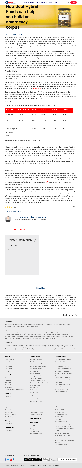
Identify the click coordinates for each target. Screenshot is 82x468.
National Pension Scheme (24, 326)
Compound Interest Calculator (63, 380)
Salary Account (27, 338)
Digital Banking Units (61, 444)
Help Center (8, 423)
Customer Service (35, 356)
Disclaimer (33, 465)
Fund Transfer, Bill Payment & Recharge (52, 345)
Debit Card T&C (59, 417)
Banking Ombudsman (36, 368)
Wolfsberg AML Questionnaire (63, 431)
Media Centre (8, 361)
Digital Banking (9, 407)
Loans (14, 326)
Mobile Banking (9, 324)
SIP (47, 182)
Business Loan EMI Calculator (63, 373)
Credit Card (29, 345)
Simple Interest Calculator (62, 377)
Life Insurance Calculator (62, 371)
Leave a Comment (19, 229)
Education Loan (9, 338)
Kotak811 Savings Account (37, 336)
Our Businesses (9, 359)
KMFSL (7, 371)
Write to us (33, 361)
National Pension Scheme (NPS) (14, 334)
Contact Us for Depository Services (40, 383)
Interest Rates (34, 410)
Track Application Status (37, 376)
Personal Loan (17, 333)
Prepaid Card (18, 338)
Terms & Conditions (54, 465)
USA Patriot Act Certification (63, 426)
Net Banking (18, 324)
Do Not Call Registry (35, 385)
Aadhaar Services (35, 396)
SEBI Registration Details (62, 447)
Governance (8, 382)
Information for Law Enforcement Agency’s (64, 441)
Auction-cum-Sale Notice (62, 433)
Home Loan (8, 333)
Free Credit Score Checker (62, 384)
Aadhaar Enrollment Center (37, 401)
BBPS (47, 338)
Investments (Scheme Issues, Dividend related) (51, 349)
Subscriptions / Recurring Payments (65, 428)
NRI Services (36, 347)
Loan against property (22, 336)
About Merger (34, 422)
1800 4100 (8, 396)
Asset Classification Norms (62, 435)
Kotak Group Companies (66, 459)
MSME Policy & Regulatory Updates (65, 424)
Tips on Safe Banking (36, 378)
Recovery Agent (59, 438)
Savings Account (26, 333)
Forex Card (53, 338)
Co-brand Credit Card (61, 414)
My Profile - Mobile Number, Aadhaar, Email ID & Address (56, 347)
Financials (8, 380)
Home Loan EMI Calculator (62, 364)
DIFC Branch (8, 366)
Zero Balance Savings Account (42, 334)
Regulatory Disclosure (61, 421)
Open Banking (9, 417)
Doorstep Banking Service (37, 380)
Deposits (35, 326)
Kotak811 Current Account (53, 336)
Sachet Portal (34, 387)
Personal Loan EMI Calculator (63, 359)
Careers (7, 364)
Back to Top (68, 315)
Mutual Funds (12, 246)
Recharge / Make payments (54, 324)
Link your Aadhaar (35, 399)
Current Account (37, 333)
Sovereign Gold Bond (38, 338)
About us (7, 356)
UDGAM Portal (34, 392)
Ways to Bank (9, 410)
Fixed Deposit (65, 334)
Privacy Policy (42, 465)
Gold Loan (71, 336)
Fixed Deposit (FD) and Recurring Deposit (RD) (18, 347)
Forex (6, 349)
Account (7, 345)
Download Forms (35, 371)
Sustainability (9, 387)
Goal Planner (58, 382)
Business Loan (28, 334)
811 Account (36, 345)
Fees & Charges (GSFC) (36, 412)
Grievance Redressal (36, 364)
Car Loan (64, 336)
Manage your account (29, 324)
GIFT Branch (8, 368)
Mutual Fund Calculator (61, 389)
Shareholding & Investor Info (13, 385)
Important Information (36, 359)
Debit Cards (8, 326)
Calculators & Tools (60, 356)
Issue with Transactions (17, 345)
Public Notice (58, 419)
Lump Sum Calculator (61, 391)
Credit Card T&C (59, 410)
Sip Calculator (59, 387)
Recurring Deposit (10, 336)
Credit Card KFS (59, 412)
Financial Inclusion (35, 418)
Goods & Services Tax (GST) (38, 414)
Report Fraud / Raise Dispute (38, 366)
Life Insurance (56, 334)
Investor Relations (10, 375)
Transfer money (40, 324)
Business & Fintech (10, 414)
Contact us (8, 393)
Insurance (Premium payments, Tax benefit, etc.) (23, 349)
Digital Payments (10, 412)
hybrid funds (37, 88)
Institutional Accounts (36, 433)
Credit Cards (66, 324)
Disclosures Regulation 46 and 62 (14, 389)
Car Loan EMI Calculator (61, 361)
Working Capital (70, 349)
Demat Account (13, 250)
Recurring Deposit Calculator (63, 368)
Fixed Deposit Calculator (62, 366)
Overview (7, 378)
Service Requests (35, 373)
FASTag (71, 345)
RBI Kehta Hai (34, 390)
